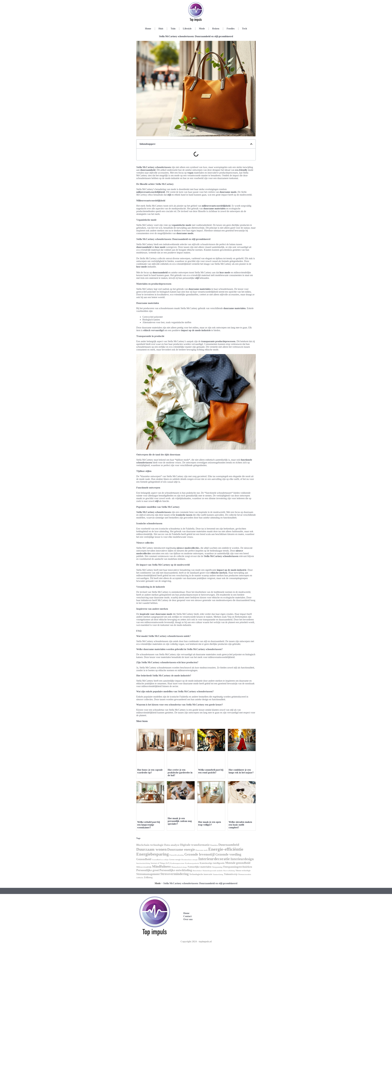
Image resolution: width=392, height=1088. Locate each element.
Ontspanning (217, 867)
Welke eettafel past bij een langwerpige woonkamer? (148, 825)
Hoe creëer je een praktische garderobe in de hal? (180, 772)
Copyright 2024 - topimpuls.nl (196, 941)
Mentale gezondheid (237, 862)
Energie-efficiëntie (225, 849)
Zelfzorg (148, 877)
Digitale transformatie (195, 844)
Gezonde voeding (228, 854)
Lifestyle (187, 28)
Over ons (188, 919)
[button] (251, 144)
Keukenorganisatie (192, 863)
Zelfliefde (139, 878)
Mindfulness (161, 866)
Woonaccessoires (244, 874)
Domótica (214, 845)
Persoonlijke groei (147, 870)
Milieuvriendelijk (143, 867)
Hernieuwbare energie (189, 859)
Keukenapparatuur (177, 863)
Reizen (215, 28)
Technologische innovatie (200, 874)
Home (148, 28)
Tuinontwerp (230, 874)
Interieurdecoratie (214, 859)
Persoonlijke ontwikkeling (175, 870)
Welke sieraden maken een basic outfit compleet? (240, 825)
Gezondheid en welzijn (160, 859)
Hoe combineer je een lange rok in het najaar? (241, 771)
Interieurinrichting (143, 863)
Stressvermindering (174, 874)
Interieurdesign (242, 859)
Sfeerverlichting (229, 870)
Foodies (231, 28)
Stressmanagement (148, 874)
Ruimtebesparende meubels (212, 870)
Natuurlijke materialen (199, 866)
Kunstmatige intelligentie (212, 863)
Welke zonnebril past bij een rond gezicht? (210, 771)
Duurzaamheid (228, 845)
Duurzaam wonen (151, 849)
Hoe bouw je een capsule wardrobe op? (150, 771)
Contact (187, 916)
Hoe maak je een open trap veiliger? (209, 823)
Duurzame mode (202, 850)
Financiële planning (176, 855)
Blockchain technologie (150, 844)
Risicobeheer (197, 870)
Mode (202, 28)
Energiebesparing (152, 854)
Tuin (173, 28)
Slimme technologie (243, 870)
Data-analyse (171, 844)
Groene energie (175, 859)
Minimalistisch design (179, 867)
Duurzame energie (181, 849)
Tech (244, 28)
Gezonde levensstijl (199, 854)
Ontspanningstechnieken (237, 866)
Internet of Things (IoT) (160, 863)
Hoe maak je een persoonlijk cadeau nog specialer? (180, 821)
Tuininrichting (218, 874)
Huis (160, 28)
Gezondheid (143, 859)
